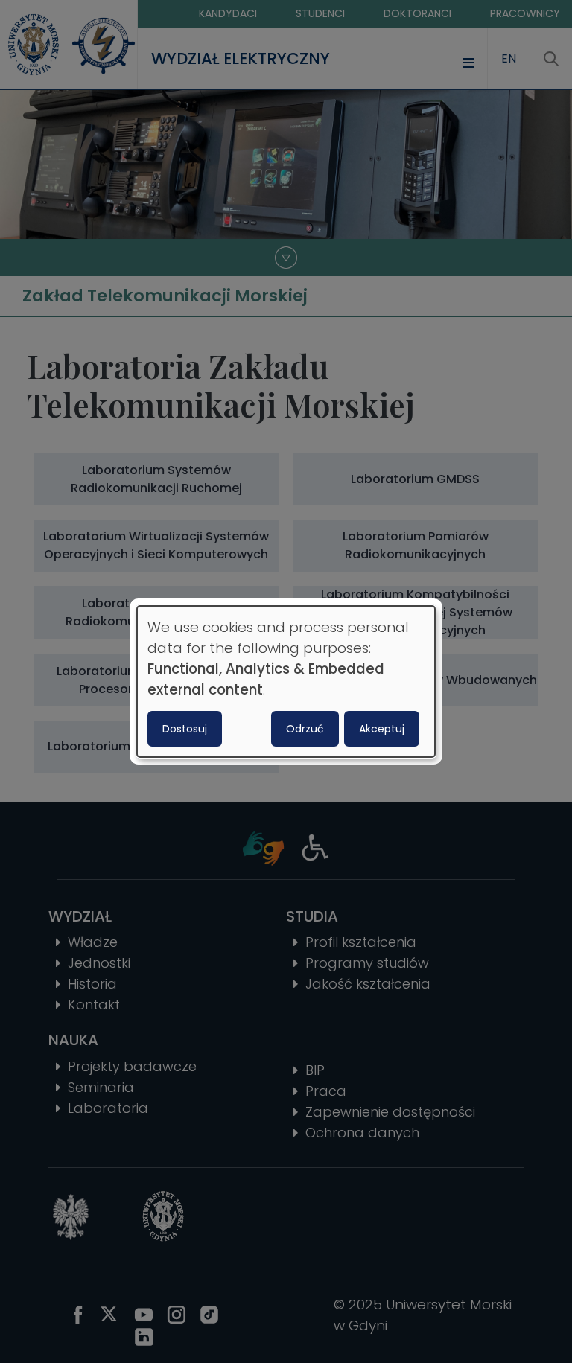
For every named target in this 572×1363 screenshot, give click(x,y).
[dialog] (286, 682)
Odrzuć (305, 728)
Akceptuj (381, 728)
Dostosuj (184, 728)
